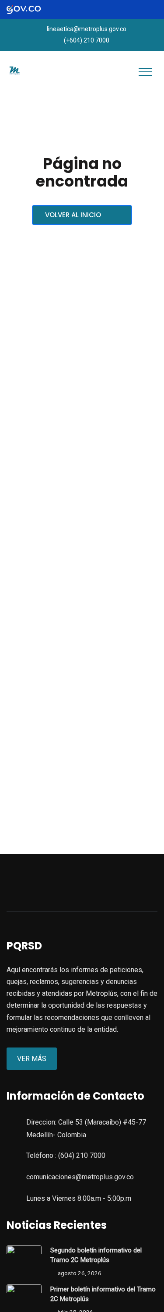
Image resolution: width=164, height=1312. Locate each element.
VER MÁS (31, 1059)
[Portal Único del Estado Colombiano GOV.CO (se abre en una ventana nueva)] (31, 9)
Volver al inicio (74, 214)
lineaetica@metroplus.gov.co (86, 28)
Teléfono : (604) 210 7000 (65, 1155)
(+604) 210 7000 (86, 40)
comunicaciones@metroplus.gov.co (80, 1177)
